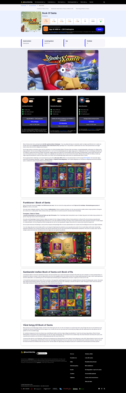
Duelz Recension (83, 106)
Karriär (72, 369)
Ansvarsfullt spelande (90, 373)
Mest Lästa (83, 2)
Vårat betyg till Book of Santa (82, 8)
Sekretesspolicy (74, 365)
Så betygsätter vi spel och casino (93, 369)
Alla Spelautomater (39, 2)
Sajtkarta (72, 377)
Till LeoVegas (34, 121)
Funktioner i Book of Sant (43, 8)
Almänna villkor (89, 353)
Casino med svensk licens (91, 377)
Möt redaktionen (89, 365)
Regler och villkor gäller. (35, 124)
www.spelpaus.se (63, 32)
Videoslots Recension (55, 106)
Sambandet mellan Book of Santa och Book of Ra (62, 8)
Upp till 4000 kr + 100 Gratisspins (35, 118)
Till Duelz (91, 121)
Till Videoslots (63, 123)
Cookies (72, 373)
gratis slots (39, 362)
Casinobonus (51, 2)
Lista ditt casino (89, 357)
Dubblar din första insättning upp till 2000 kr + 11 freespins (63, 119)
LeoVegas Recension (27, 106)
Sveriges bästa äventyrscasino (91, 118)
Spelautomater (23, 5)
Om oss (72, 353)
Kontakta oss (73, 357)
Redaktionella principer (91, 361)
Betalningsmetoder (72, 2)
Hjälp (71, 361)
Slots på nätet (88, 381)
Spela (99, 29)
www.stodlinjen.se (54, 32)
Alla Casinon (61, 2)
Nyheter (91, 2)
